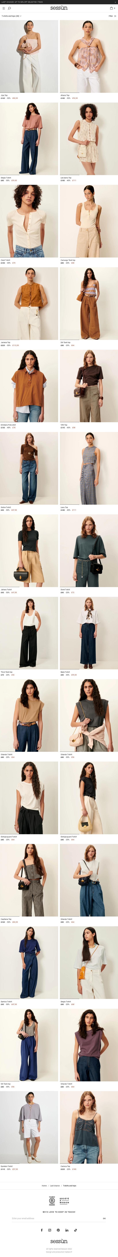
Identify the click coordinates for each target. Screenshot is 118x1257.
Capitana (6, 919)
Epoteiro (7, 1166)
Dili (65, 342)
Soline (6, 507)
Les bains (66, 178)
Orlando (6, 755)
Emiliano (8, 425)
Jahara (6, 590)
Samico (6, 1002)
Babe (65, 672)
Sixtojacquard (9, 837)
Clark (5, 260)
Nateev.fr (68, 1252)
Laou (64, 507)
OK (104, 1219)
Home (44, 1186)
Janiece (5, 342)
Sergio (6, 178)
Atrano (65, 95)
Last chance (55, 1186)
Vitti (64, 425)
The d (6, 672)
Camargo (68, 260)
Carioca (65, 1166)
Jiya (4, 95)
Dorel (65, 590)
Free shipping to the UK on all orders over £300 (25, 2)
